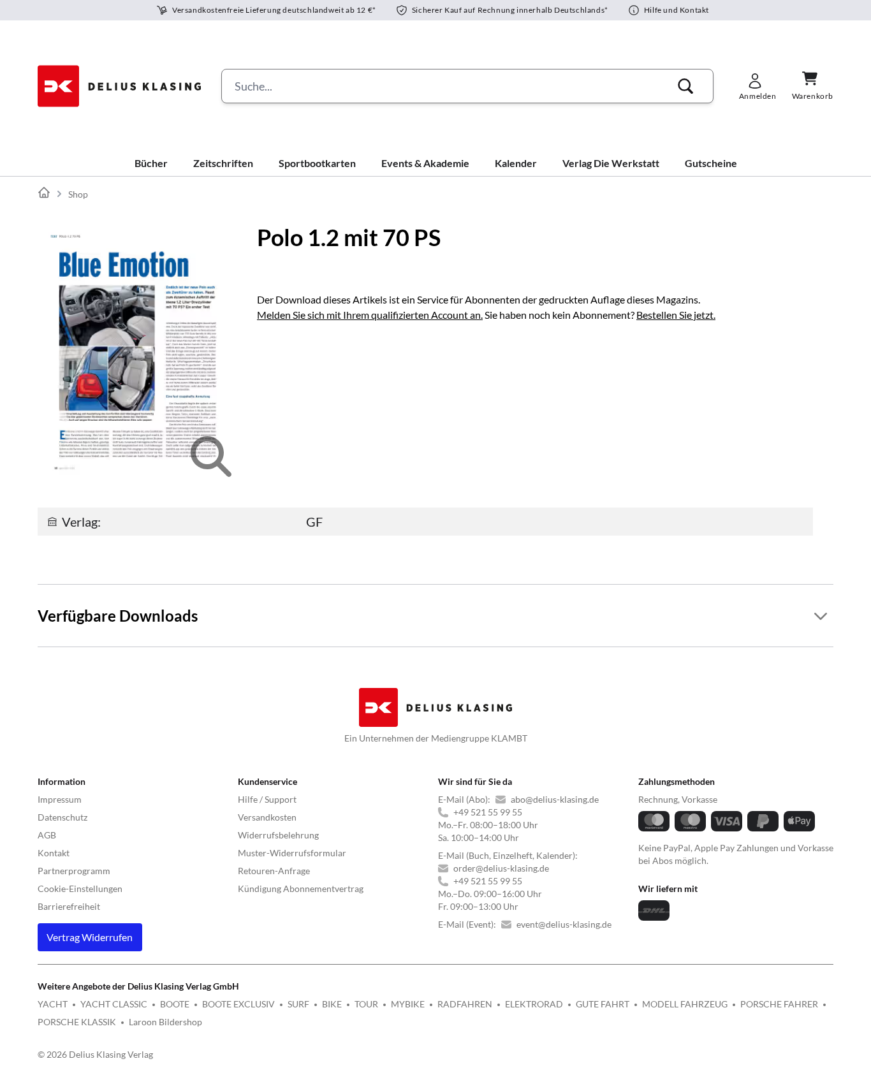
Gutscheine (711, 163)
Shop (78, 194)
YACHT (53, 1003)
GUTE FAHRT (602, 1003)
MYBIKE (408, 1003)
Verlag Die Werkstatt (610, 163)
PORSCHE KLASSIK (77, 1021)
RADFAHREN (464, 1003)
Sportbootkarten (317, 163)
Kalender (516, 163)
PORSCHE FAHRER (779, 1003)
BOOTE (174, 1003)
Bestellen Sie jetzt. (675, 315)
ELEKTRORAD (534, 1003)
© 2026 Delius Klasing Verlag (95, 1054)
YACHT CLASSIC (113, 1003)
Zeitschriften (223, 163)
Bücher (151, 163)
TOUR (366, 1003)
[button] (685, 86)
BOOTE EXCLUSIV (238, 1003)
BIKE (332, 1003)
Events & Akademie (425, 163)
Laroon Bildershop (165, 1021)
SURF (298, 1003)
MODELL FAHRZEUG (685, 1003)
